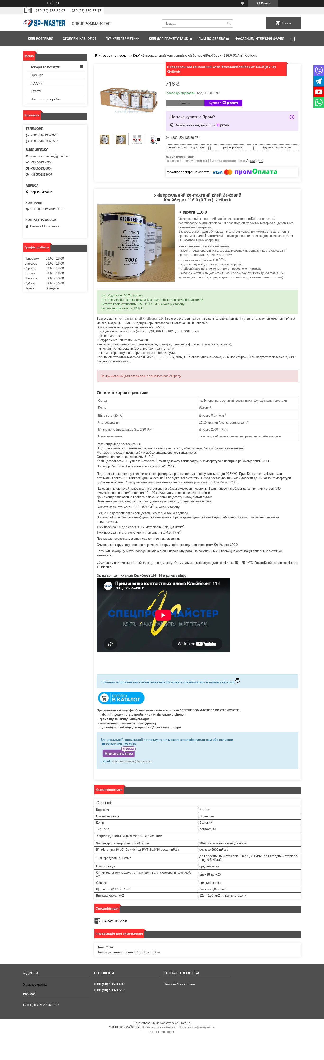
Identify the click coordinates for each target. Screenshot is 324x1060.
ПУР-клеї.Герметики (122, 38)
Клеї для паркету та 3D (168, 38)
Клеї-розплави (40, 38)
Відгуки (36, 83)
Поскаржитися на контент (159, 1027)
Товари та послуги (115, 55)
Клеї (136, 55)
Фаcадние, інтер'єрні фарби (259, 38)
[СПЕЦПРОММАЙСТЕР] (44, 23)
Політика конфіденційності (197, 1027)
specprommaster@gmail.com (132, 761)
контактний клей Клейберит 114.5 (143, 318)
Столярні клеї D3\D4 (79, 38)
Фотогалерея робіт (45, 99)
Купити (185, 103)
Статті (35, 91)
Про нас (36, 75)
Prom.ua (184, 1023)
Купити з (215, 103)
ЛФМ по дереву (212, 38)
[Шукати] (229, 23)
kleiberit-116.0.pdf (115, 921)
